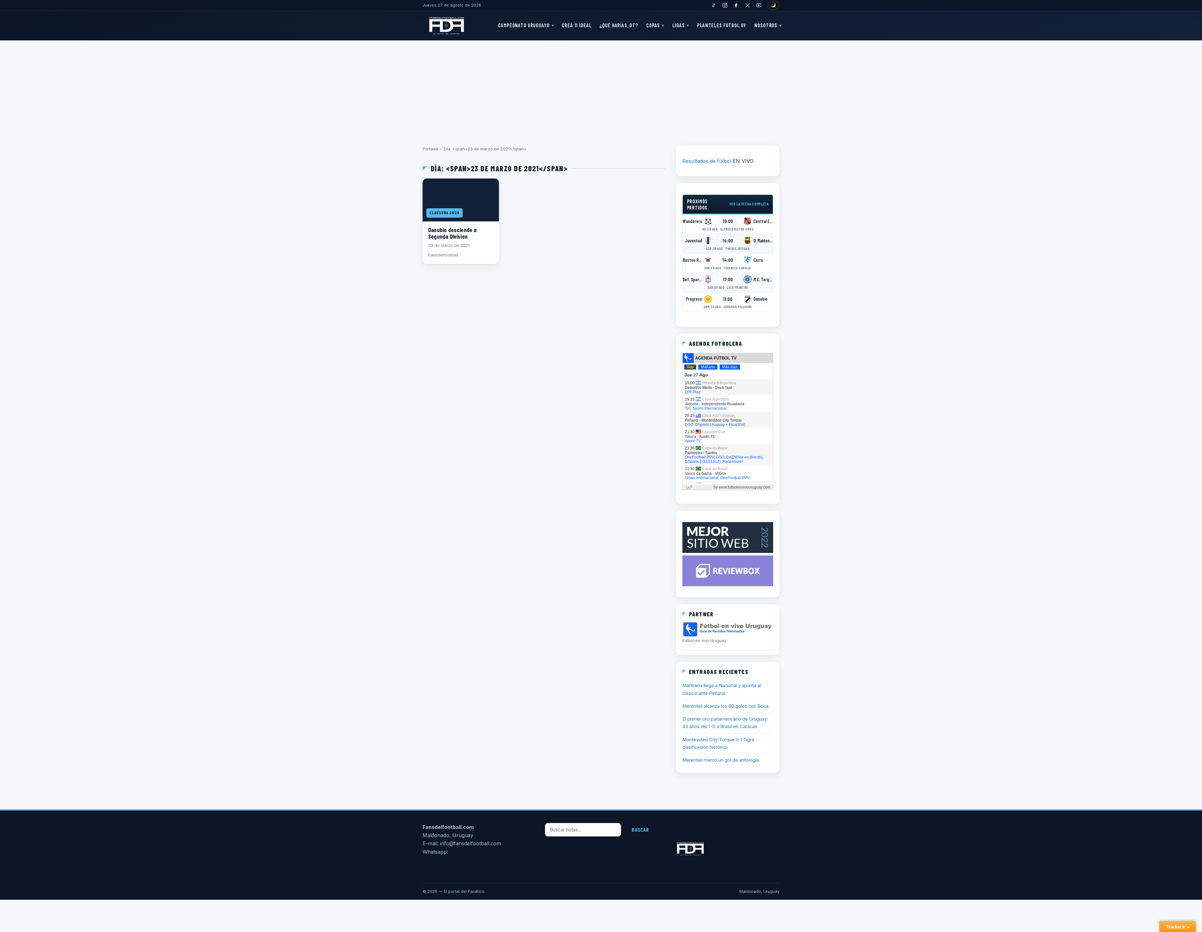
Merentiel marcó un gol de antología (720, 760)
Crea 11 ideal (576, 25)
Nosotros (765, 25)
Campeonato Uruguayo (523, 25)
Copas (653, 25)
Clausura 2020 (444, 212)
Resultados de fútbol (706, 161)
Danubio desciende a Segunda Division (452, 233)
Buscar (640, 830)
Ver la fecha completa (748, 204)
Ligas (678, 25)
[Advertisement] (601, 88)
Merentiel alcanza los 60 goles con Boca (725, 706)
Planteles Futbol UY (721, 25)
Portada (430, 148)
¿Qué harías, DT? (618, 25)
